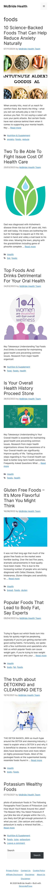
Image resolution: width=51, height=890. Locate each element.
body (9, 667)
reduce (25, 139)
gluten (24, 590)
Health (10, 254)
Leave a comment (16, 843)
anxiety (10, 139)
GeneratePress (25, 886)
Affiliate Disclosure (14, 874)
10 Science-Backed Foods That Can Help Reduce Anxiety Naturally (25, 35)
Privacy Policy (12, 870)
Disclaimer (29, 874)
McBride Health (15, 6)
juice (16, 839)
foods (18, 139)
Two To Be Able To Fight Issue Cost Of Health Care (23, 156)
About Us (41, 874)
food (9, 371)
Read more (15, 128)
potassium (25, 839)
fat (14, 667)
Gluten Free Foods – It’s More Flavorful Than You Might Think (24, 497)
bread (10, 590)
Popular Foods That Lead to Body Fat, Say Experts (24, 607)
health (23, 371)
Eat (8, 258)
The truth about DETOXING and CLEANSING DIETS (23, 684)
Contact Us (25, 870)
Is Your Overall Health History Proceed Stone (19, 388)
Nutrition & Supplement (18, 135)
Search (10, 850)
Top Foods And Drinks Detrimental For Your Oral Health (24, 275)
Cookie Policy (39, 870)
